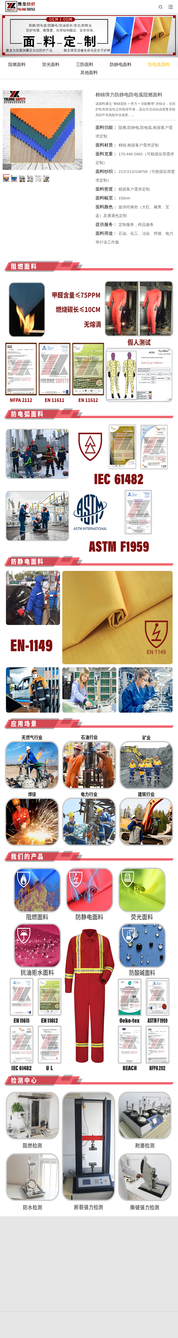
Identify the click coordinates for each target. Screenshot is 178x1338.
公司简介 (132, 1246)
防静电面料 (121, 64)
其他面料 (89, 72)
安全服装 (46, 1246)
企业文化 (132, 1262)
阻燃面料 (17, 64)
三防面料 (84, 64)
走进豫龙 (46, 1253)
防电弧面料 (159, 64)
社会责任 (46, 1272)
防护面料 (132, 1255)
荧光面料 (50, 64)
